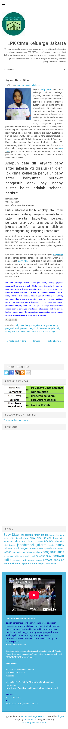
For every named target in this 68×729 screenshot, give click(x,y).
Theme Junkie (30, 719)
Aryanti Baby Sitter (17, 80)
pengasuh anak (12, 328)
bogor (24, 541)
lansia (51, 545)
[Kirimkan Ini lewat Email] (6, 319)
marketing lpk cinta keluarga (28, 85)
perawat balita (37, 331)
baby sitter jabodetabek (16, 538)
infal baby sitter (56, 541)
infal (46, 541)
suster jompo (38, 563)
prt (62, 560)
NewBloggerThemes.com (34, 722)
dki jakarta (39, 541)
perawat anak (24, 331)
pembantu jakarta (37, 548)
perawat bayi (19, 560)
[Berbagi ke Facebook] (15, 319)
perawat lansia (51, 560)
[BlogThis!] (9, 319)
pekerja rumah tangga (16, 548)
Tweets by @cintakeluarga (16, 420)
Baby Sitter (20, 325)
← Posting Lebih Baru (16, 341)
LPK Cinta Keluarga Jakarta (32, 716)
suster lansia (50, 563)
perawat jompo (34, 560)
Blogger (60, 716)
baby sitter (46, 89)
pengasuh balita (11, 556)
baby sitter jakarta (33, 325)
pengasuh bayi (27, 556)
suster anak (9, 563)
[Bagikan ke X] (12, 319)
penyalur (24, 328)
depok (31, 541)
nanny (55, 325)
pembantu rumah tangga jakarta (27, 552)
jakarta (41, 545)
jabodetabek (26, 545)
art (22, 534)
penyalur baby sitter (38, 328)
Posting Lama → (54, 341)
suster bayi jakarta (23, 563)
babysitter (47, 325)
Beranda (36, 341)
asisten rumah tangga (37, 534)
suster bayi (50, 331)
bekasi (17, 541)
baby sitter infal (56, 535)
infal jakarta (9, 545)
